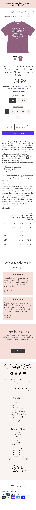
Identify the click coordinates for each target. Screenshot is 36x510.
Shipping (7, 87)
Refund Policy (18, 453)
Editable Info (18, 441)
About (18, 437)
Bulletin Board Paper (18, 408)
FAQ (18, 443)
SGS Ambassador (18, 445)
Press (18, 439)
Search (18, 433)
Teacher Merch (18, 418)
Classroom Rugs (18, 416)
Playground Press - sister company (18, 459)
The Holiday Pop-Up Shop (17, 17)
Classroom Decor (18, 406)
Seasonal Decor (18, 410)
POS (16, 492)
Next (34, 37)
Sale (18, 422)
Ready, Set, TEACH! (18, 412)
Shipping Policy (18, 451)
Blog (18, 420)
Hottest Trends (18, 402)
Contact (18, 435)
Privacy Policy (18, 455)
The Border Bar (18, 404)
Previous (2, 37)
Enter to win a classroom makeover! (18, 447)
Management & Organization (18, 414)
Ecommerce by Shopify (26, 492)
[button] (3, 12)
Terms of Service (18, 457)
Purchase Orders (18, 449)
